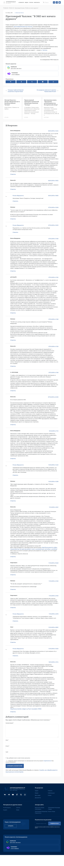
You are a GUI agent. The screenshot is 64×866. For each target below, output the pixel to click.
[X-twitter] (21, 794)
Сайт (7, 751)
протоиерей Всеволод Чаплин (23, 26)
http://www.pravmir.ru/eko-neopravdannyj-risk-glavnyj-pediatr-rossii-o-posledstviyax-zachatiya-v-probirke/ (34, 548)
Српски (18, 807)
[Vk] (54, 2)
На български (7, 807)
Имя (7, 740)
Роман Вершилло (18, 195)
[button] (11, 81)
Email (7, 746)
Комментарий (10, 723)
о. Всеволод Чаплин (19, 12)
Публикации (51, 793)
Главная (5, 8)
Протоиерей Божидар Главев (54, 808)
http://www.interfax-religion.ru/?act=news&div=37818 (25, 709)
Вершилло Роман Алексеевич (39, 808)
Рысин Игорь (51, 811)
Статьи (31, 2)
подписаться (47, 760)
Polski (17, 810)
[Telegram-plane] (57, 2)
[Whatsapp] (25, 794)
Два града (37, 795)
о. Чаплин (44, 50)
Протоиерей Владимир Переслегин (41, 812)
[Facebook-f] (17, 794)
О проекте (21, 2)
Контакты (37, 2)
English (5, 810)
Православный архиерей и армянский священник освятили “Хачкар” (31, 102)
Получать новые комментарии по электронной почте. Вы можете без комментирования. (30, 761)
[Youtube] (60, 2)
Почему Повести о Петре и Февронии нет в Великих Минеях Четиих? (12, 102)
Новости (11, 8)
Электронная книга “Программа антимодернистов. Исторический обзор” (51, 102)
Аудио (36, 790)
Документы (38, 797)
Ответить (13, 174)
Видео (26, 2)
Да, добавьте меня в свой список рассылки (18, 757)
